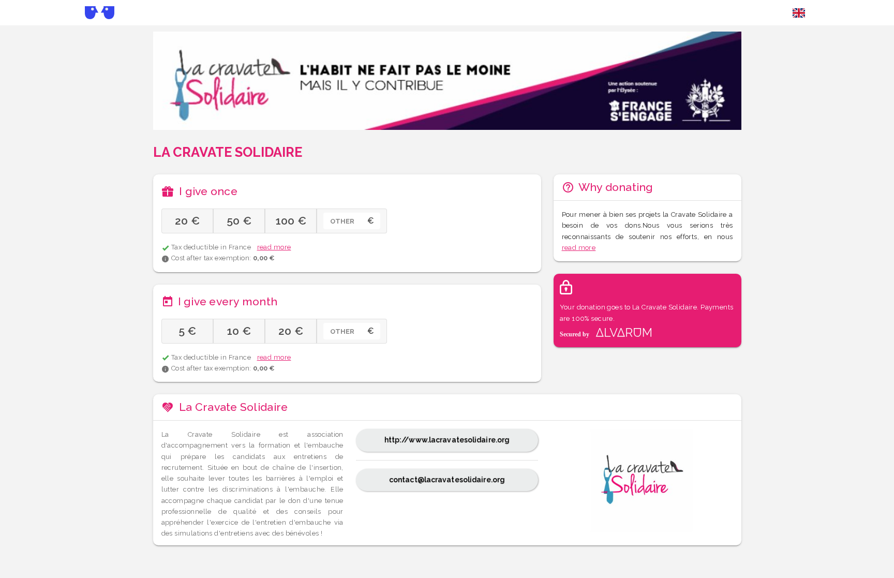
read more (274, 247)
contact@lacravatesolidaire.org (447, 480)
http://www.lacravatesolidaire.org (447, 440)
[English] (798, 13)
